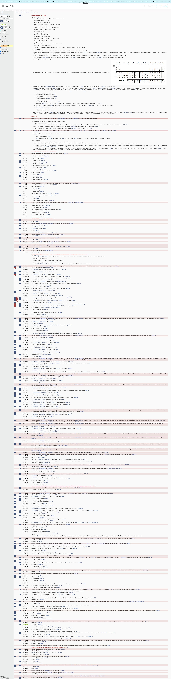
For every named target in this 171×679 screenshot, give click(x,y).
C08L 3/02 (25, 184)
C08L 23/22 (25, 300)
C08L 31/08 (25, 382)
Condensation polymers (37, 494)
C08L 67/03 (25, 546)
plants (42, 107)
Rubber (33, 243)
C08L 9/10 (25, 232)
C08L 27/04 (25, 339)
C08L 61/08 (25, 500)
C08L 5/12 (25, 212)
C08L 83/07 (25, 629)
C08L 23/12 (25, 292)
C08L (24, 130)
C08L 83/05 (25, 626)
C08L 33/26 (25, 408)
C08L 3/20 (25, 200)
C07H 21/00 (125, 124)
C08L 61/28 (25, 517)
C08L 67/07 (25, 552)
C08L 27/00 (25, 335)
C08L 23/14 (25, 293)
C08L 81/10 (25, 619)
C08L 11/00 (25, 234)
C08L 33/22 (25, 404)
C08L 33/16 (25, 399)
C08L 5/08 (25, 209)
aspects (36, 89)
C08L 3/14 (25, 195)
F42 (55, 110)
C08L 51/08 (25, 461)
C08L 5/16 (25, 216)
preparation (89, 50)
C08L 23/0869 (26, 283)
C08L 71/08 (25, 562)
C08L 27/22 (25, 354)
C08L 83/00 (25, 621)
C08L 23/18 (25, 297)
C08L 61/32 (25, 520)
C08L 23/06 (46, 146)
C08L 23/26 (25, 304)
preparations (73, 128)
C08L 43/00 (25, 437)
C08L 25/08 (25, 325)
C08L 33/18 (25, 401)
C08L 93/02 (25, 666)
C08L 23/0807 (26, 276)
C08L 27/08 (25, 342)
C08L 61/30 (25, 519)
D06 (113, 130)
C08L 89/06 (25, 654)
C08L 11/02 (25, 235)
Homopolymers (36, 271)
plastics (85, 52)
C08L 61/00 (25, 493)
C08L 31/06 (25, 380)
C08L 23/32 (61, 305)
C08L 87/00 (25, 645)
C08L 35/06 (51, 325)
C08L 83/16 (25, 638)
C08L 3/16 (25, 196)
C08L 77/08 (25, 596)
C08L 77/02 (25, 591)
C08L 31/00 (25, 373)
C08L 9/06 (25, 228)
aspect (81, 86)
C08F (81, 130)
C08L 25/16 (25, 332)
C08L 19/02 (25, 248)
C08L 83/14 (25, 636)
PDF (6, 27)
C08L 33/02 (25, 387)
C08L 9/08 (25, 230)
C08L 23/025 (25, 269)
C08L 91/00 (25, 656)
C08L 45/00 (25, 444)
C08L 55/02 (56, 325)
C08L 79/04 (25, 605)
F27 (144, 89)
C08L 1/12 (25, 163)
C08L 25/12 (25, 328)
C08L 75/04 (25, 576)
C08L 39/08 (25, 431)
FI (8, 45)
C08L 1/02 (25, 155)
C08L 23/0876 (26, 285)
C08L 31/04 (25, 378)
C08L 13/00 (25, 237)
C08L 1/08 (25, 160)
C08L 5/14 (25, 214)
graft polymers (42, 454)
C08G (84, 130)
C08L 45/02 (25, 447)
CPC (3, 45)
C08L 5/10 (25, 211)
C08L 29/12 (25, 370)
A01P (91, 128)
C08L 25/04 (25, 321)
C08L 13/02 (25, 239)
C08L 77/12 (88, 543)
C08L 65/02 (25, 539)
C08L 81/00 (25, 610)
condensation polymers (44, 493)
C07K (59, 123)
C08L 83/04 (3, 24)
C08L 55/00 (25, 468)
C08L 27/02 (25, 337)
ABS (99, 454)
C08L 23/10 (25, 290)
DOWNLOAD (6, 14)
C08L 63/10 (25, 533)
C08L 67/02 (25, 545)
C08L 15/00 (25, 241)
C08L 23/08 (25, 274)
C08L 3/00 (25, 183)
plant (51, 128)
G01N (59, 101)
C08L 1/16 (25, 167)
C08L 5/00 (25, 202)
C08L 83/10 (25, 633)
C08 (24, 118)
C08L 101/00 (25, 677)
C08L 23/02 (25, 267)
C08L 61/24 (25, 513)
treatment (74, 57)
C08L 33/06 (25, 390)
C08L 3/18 (25, 198)
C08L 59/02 (25, 489)
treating (104, 130)
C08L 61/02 (25, 494)
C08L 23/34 (25, 314)
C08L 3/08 (25, 190)
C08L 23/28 (25, 305)
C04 (59, 113)
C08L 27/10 (25, 344)
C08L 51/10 (25, 462)
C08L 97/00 (25, 672)
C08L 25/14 (25, 330)
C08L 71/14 (25, 568)
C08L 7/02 (25, 221)
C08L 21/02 (25, 252)
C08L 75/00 (25, 573)
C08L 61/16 (25, 506)
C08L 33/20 (25, 402)
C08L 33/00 (25, 384)
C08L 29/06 (25, 364)
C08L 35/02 (25, 413)
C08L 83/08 (25, 631)
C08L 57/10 (25, 482)
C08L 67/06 (64, 545)
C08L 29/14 (58, 361)
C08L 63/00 (25, 524)
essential (101, 88)
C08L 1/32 (25, 181)
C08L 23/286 (25, 309)
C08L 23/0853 (26, 279)
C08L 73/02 (25, 571)
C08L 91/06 (25, 661)
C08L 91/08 (25, 663)
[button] (20, 15)
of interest (110, 148)
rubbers (49, 136)
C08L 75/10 (25, 582)
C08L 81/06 (123, 557)
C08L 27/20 (25, 352)
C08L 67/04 (25, 548)
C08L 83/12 (58, 627)
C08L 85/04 (25, 643)
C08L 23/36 (25, 316)
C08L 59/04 (25, 491)
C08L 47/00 (25, 449)
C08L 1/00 (25, 153)
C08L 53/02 (25, 466)
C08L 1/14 (25, 165)
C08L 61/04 (25, 496)
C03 (135, 89)
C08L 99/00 (25, 676)
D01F (98, 130)
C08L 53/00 (25, 464)
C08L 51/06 (25, 459)
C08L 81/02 (108, 557)
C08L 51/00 (25, 454)
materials (43, 103)
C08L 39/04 (25, 428)
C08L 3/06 (25, 188)
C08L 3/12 (25, 193)
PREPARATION (61, 118)
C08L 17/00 (25, 245)
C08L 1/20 (25, 170)
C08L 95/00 (25, 670)
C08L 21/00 (25, 250)
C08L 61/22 (25, 512)
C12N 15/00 (96, 126)
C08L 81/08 (25, 617)
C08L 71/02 (25, 559)
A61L (55, 94)
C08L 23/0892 (26, 288)
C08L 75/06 (25, 578)
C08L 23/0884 (26, 286)
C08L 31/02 (25, 376)
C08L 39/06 (25, 430)
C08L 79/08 (102, 543)
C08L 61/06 (25, 498)
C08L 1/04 (25, 156)
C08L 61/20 (25, 510)
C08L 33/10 (25, 394)
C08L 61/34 (25, 522)
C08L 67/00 (25, 543)
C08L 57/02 (25, 475)
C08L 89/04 (25, 652)
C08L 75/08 (25, 580)
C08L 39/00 (25, 423)
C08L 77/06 (25, 594)
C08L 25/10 (25, 326)
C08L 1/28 (25, 177)
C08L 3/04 (25, 186)
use (88, 145)
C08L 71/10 (25, 564)
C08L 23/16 (45, 274)
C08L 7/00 (25, 220)
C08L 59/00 (25, 487)
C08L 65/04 (25, 541)
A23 (48, 109)
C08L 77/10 (68, 591)
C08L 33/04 (25, 388)
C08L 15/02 (25, 243)
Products (34, 652)
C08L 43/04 (25, 441)
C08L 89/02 (25, 650)
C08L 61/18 (25, 508)
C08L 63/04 (25, 527)
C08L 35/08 (57, 368)
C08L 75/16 (25, 587)
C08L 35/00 (25, 410)
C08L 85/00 (44, 535)
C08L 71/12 (25, 566)
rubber (36, 135)
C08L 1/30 (25, 179)
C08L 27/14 (25, 347)
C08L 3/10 (25, 191)
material (40, 673)
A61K (54, 93)
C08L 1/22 (25, 172)
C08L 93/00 (25, 665)
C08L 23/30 (25, 311)
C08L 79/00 (25, 601)
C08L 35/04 (25, 414)
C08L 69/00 (25, 555)
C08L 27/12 (25, 346)
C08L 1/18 (25, 169)
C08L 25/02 (25, 319)
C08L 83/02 (25, 622)
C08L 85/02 (25, 641)
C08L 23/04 (25, 271)
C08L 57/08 (25, 480)
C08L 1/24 (25, 174)
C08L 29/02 (25, 361)
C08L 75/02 (25, 575)
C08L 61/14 (25, 505)
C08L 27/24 (25, 356)
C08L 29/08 (45, 325)
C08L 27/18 (25, 351)
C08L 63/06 (25, 529)
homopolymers (42, 223)
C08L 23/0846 (26, 278)
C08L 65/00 (39, 535)
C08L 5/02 (25, 204)
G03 (57, 103)
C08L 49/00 (44, 256)
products (98, 52)
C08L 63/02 (25, 526)
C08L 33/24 (25, 406)
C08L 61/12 (25, 503)
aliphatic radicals (79, 318)
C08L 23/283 (25, 307)
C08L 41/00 (25, 433)
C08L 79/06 (88, 589)
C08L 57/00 (25, 473)
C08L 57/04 (25, 477)
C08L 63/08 (25, 531)
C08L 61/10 (25, 501)
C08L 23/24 (25, 302)
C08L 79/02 (25, 603)
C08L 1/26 (25, 176)
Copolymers (34, 225)
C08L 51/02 (25, 455)
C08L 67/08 (25, 553)
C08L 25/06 (25, 323)
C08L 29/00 (25, 358)
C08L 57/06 (25, 478)
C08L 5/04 (25, 205)
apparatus (48, 98)
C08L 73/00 (25, 570)
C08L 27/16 (25, 349)
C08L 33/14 (25, 397)
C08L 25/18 (25, 333)
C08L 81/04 (25, 613)
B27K (51, 100)
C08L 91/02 (25, 657)
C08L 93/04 (25, 668)
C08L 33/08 (25, 392)
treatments (45, 57)
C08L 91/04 (25, 659)
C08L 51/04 (25, 457)
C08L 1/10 (25, 162)
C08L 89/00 (25, 649)
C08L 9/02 (25, 225)
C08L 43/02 (25, 440)
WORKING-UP (76, 118)
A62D (56, 96)
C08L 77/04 (25, 592)
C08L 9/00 (25, 223)
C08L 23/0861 (26, 281)
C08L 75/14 (25, 585)
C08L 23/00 (39, 256)
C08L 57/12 (25, 484)
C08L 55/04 (25, 471)
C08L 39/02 (25, 426)
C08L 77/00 (84, 493)
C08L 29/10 (25, 368)
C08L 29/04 (25, 363)
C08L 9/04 (25, 226)
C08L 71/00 (25, 557)
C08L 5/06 (25, 207)
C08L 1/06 (25, 158)
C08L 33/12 (25, 395)
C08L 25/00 (25, 318)
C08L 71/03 (25, 561)
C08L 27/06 (53, 146)
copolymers (50, 223)
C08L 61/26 (25, 515)
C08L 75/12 (25, 583)
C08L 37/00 (25, 420)
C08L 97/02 (25, 673)
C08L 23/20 (25, 298)
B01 (55, 98)
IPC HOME (2, 14)
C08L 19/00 (25, 246)
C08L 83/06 (25, 627)
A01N (59, 107)
